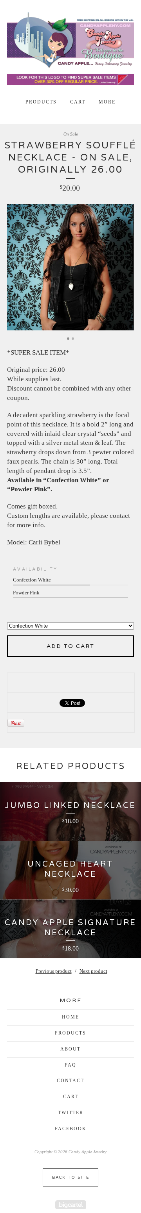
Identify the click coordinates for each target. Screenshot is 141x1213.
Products (41, 102)
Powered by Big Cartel (70, 1204)
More (107, 102)
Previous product (54, 971)
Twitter (70, 1112)
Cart (77, 102)
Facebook (71, 1128)
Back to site (70, 1177)
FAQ (70, 1065)
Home (70, 1017)
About (70, 1049)
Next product (93, 971)
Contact (70, 1080)
